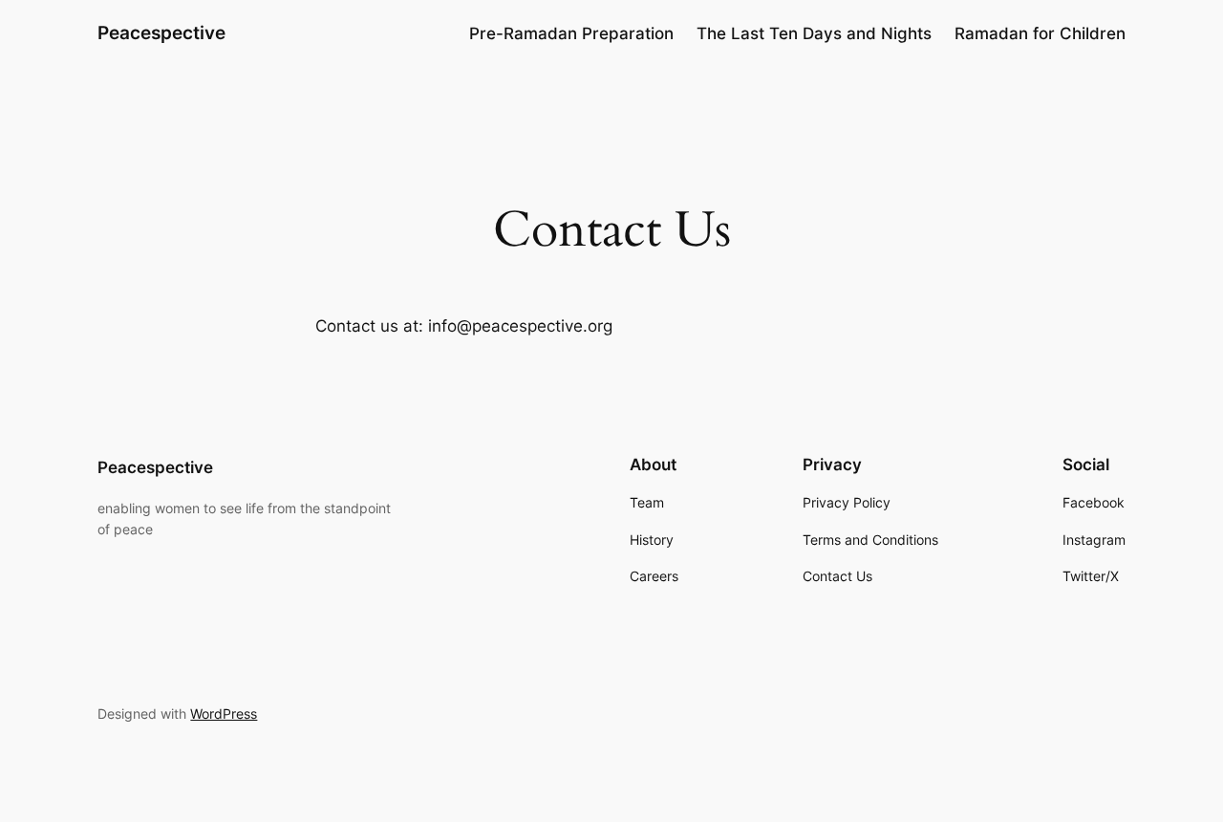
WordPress (223, 713)
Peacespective (161, 32)
